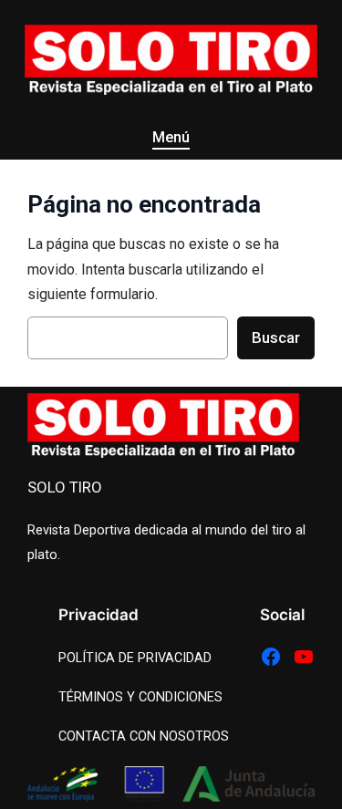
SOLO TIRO (64, 487)
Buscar (276, 337)
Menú (171, 137)
